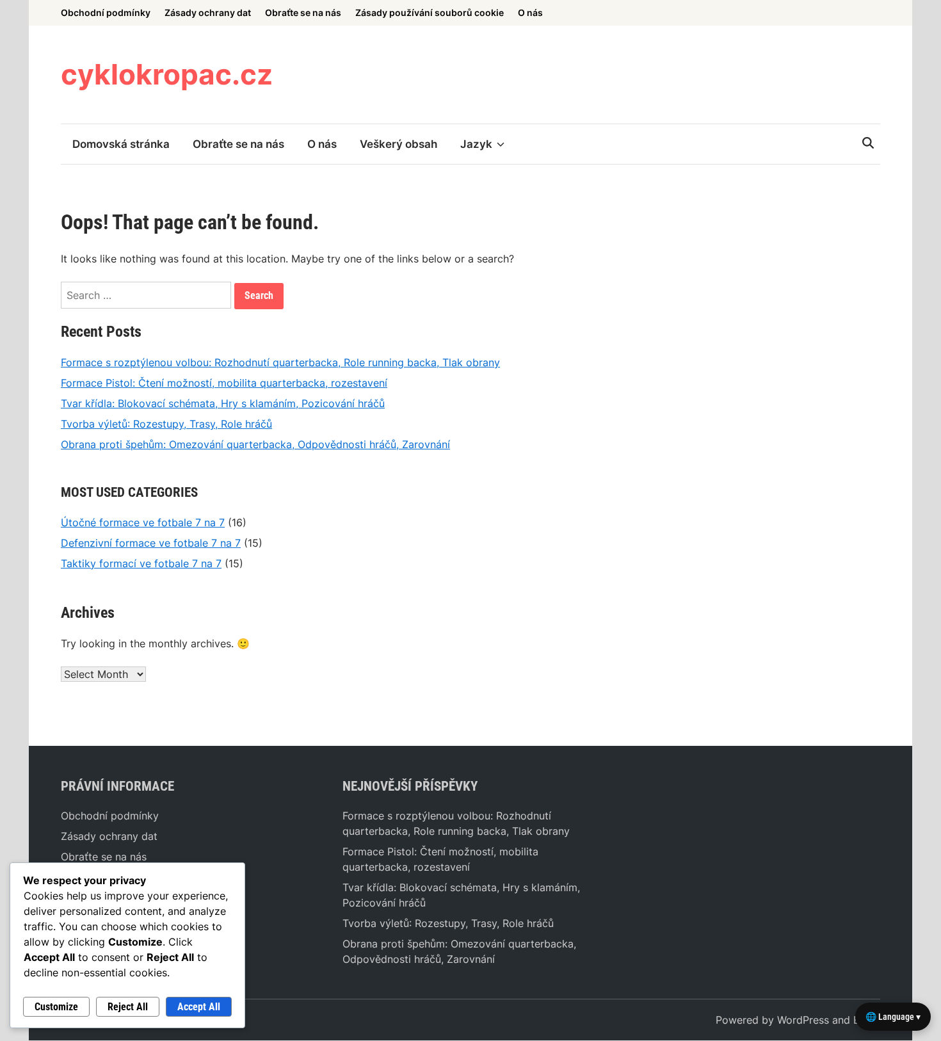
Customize (56, 1007)
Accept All (198, 1007)
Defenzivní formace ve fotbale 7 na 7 (151, 543)
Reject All (128, 1007)
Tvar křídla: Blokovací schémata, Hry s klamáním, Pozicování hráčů (223, 403)
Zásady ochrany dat (208, 12)
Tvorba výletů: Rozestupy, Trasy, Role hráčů (166, 423)
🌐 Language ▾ (893, 1017)
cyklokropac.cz (167, 74)
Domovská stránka (121, 144)
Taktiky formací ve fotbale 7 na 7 (141, 563)
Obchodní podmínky (105, 12)
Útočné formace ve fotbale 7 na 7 (143, 522)
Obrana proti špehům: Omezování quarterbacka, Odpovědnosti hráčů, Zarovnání (255, 444)
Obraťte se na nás (303, 12)
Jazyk (476, 144)
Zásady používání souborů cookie (429, 12)
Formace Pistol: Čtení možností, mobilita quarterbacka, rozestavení (224, 382)
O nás (530, 12)
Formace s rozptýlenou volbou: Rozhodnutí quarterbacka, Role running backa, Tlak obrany (280, 362)
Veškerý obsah (398, 144)
